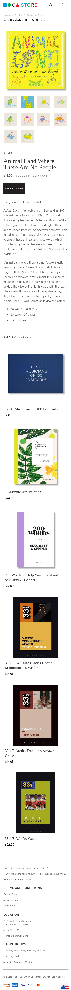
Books (18, 15)
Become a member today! (17, 879)
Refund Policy (11, 894)
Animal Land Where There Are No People (25, 20)
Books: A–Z (33, 15)
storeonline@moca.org (15, 935)
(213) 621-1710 (11, 930)
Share (8, 153)
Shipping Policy (12, 900)
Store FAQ (9, 905)
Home (7, 15)
